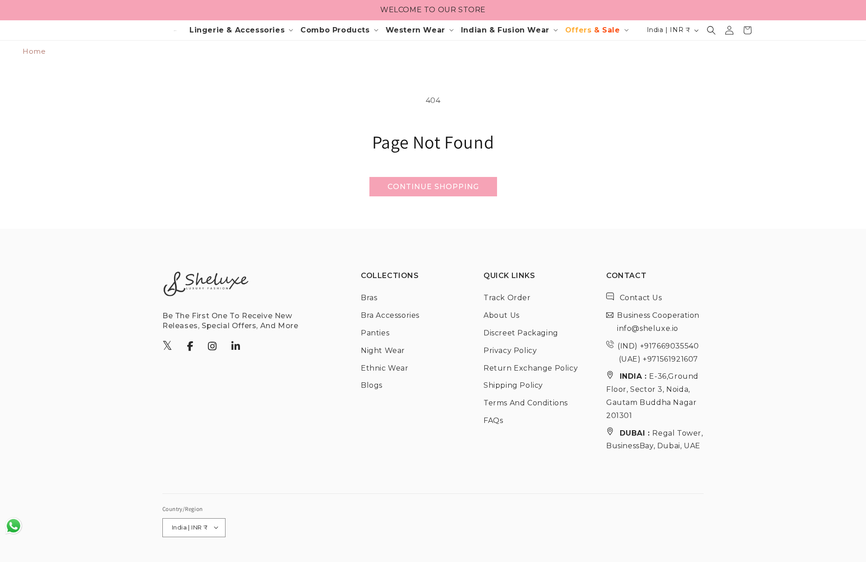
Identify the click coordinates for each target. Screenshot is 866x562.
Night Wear (383, 350)
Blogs (371, 385)
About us (502, 315)
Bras (369, 297)
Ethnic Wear (385, 367)
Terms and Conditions (526, 403)
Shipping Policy (513, 385)
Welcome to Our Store (433, 9)
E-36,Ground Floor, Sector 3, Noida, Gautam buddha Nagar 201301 (652, 395)
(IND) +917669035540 (658, 345)
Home (34, 51)
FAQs (493, 420)
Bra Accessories (390, 315)
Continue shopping (433, 186)
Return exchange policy (531, 367)
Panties (375, 332)
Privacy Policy (510, 350)
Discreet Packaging (521, 332)
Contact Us (639, 297)
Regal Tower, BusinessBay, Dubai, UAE (654, 439)
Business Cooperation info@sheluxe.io (658, 322)
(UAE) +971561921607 (657, 358)
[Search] (711, 30)
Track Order (507, 297)
